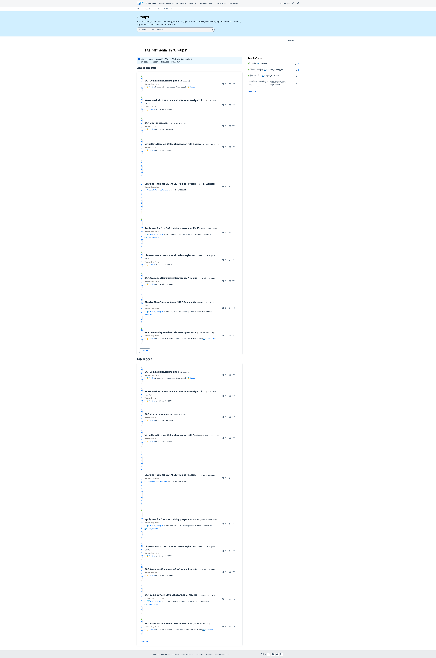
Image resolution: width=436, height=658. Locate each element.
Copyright (175, 654)
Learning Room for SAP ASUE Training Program (180, 184)
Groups (183, 3)
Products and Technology (168, 3)
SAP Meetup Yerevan (165, 123)
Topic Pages (233, 3)
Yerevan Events (150, 107)
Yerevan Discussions (152, 187)
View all (144, 351)
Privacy (156, 654)
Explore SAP (285, 3)
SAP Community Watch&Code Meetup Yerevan (179, 332)
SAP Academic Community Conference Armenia (180, 278)
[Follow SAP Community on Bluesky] (273, 654)
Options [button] (291, 40)
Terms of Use (165, 654)
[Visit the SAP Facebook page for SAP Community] (269, 654)
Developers (193, 3)
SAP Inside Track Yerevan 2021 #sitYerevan (177, 623)
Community (151, 3)
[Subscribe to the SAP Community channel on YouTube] (277, 654)
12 (298, 64)
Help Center (221, 3)
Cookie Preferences (221, 654)
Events (211, 3)
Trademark (200, 654)
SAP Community (142, 9)
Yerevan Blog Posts (152, 84)
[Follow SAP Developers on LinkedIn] (281, 654)
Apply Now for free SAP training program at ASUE (181, 228)
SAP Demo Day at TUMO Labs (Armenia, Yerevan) (180, 595)
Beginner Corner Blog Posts (155, 598)
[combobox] (185, 29)
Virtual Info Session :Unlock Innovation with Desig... (182, 144)
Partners (203, 3)
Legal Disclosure (187, 654)
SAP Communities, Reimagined (168, 80)
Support (209, 654)
